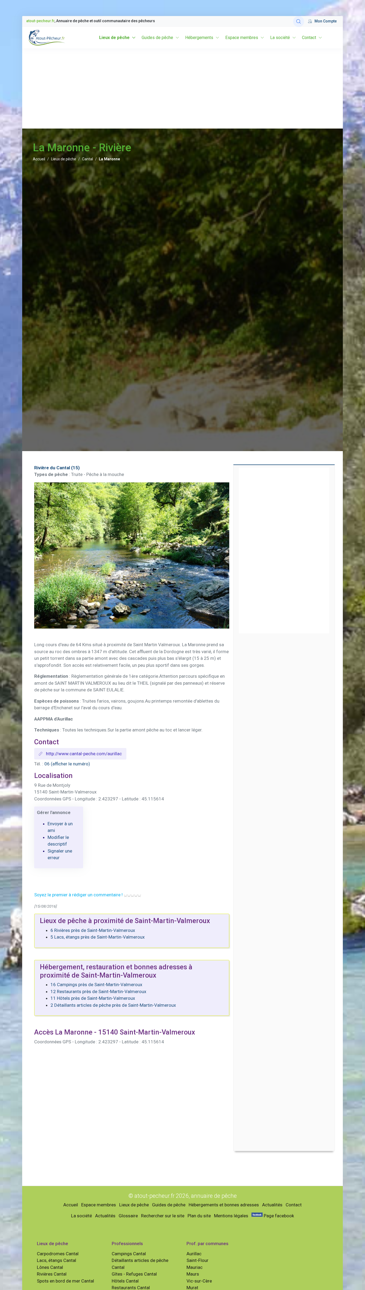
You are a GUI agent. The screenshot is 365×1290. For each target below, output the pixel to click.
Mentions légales (231, 1215)
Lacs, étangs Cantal (56, 1260)
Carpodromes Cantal (58, 1253)
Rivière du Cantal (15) (57, 467)
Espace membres (241, 37)
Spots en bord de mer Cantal (65, 1281)
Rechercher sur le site (162, 1215)
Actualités (272, 1204)
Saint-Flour (197, 1260)
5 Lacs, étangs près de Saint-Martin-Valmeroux (98, 937)
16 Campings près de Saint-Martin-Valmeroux (96, 984)
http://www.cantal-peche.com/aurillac (83, 753)
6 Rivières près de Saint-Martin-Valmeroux (93, 930)
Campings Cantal (129, 1253)
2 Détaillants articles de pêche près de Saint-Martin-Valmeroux (113, 1005)
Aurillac (194, 1253)
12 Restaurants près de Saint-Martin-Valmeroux (98, 991)
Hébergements (199, 37)
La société (280, 37)
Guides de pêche (157, 37)
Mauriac (195, 1267)
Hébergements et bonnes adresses (224, 1204)
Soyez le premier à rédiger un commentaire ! (78, 894)
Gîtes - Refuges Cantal (134, 1274)
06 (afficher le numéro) (67, 763)
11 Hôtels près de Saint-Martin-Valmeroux (93, 998)
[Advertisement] (182, 88)
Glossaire (128, 1215)
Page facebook (278, 1215)
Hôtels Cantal (125, 1281)
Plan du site (199, 1215)
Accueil (39, 159)
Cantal (87, 159)
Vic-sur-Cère (199, 1281)
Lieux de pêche (114, 37)
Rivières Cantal (52, 1274)
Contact (309, 37)
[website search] (298, 21)
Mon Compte (325, 21)
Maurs (193, 1274)
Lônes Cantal (50, 1267)
